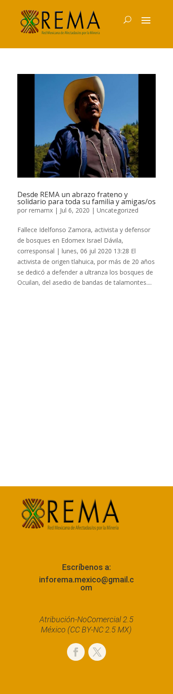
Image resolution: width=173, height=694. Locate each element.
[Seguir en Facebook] (76, 652)
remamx (41, 210)
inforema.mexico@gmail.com (86, 583)
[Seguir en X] (97, 652)
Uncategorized (117, 210)
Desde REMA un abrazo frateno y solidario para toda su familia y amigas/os (86, 198)
